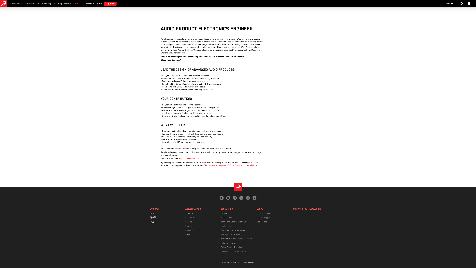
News (187, 234)
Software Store (32, 4)
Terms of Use (226, 218)
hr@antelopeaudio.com (189, 159)
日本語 (153, 218)
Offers (76, 4)
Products (16, 4)
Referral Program (193, 230)
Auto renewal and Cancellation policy (236, 239)
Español (153, 213)
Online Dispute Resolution (231, 247)
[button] (471, 1)
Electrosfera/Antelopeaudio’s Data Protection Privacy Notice (230, 165)
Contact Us (190, 218)
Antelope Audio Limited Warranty (235, 251)
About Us (189, 213)
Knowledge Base (264, 213)
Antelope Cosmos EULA (230, 234)
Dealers (67, 4)
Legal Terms (227, 209)
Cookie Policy (226, 226)
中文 (152, 222)
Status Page (262, 222)
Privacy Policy (226, 213)
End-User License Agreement (233, 230)
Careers (188, 222)
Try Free (110, 4)
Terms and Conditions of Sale (233, 222)
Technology (47, 4)
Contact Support (264, 218)
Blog (60, 4)
